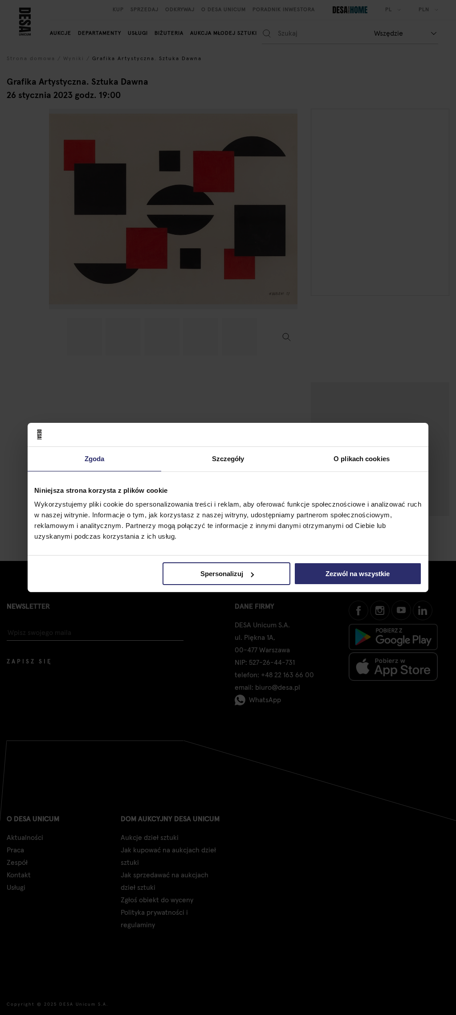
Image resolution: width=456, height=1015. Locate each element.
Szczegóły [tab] (228, 458)
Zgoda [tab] (95, 458)
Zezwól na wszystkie (358, 573)
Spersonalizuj (221, 573)
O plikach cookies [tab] (362, 458)
